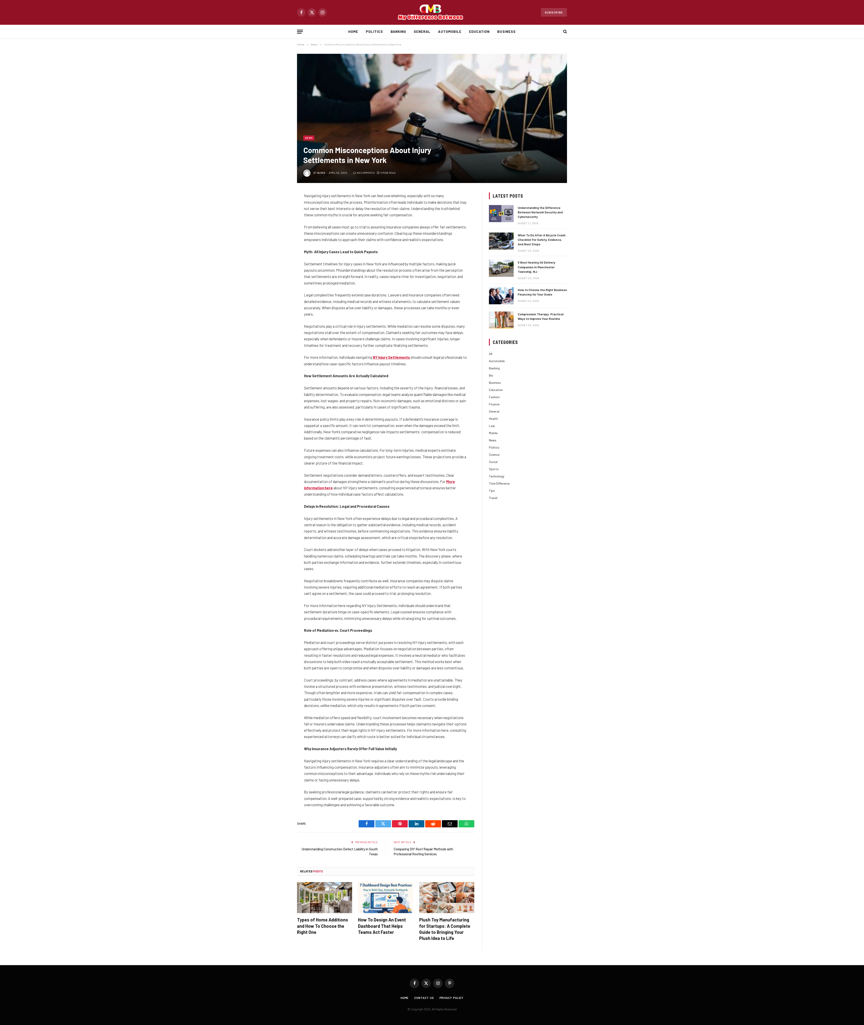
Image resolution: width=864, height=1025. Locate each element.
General (422, 31)
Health (493, 418)
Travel (493, 498)
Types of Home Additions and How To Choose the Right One (322, 926)
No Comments (366, 172)
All (490, 354)
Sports (494, 469)
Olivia (321, 172)
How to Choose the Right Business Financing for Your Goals (542, 292)
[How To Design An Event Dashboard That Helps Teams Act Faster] (385, 897)
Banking (398, 31)
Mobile (493, 433)
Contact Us (424, 998)
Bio (491, 375)
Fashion (494, 397)
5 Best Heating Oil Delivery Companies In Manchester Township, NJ (536, 266)
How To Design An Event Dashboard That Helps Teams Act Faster (382, 926)
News (309, 137)
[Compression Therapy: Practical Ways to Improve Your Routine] (501, 320)
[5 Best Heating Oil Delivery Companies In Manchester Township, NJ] (501, 268)
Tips (492, 490)
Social (493, 462)
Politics (374, 31)
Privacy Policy (451, 998)
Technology (496, 476)
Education (479, 31)
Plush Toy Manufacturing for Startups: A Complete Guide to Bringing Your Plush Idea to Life (444, 929)
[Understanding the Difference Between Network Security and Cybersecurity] (501, 213)
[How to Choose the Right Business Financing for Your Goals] (501, 295)
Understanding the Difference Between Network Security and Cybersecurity (540, 212)
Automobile (449, 31)
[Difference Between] (432, 12)
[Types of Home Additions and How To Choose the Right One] (324, 897)
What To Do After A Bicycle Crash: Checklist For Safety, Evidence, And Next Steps (542, 239)
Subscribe (554, 12)
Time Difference (499, 483)
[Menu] (300, 32)
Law (492, 426)
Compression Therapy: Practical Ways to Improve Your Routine (541, 316)
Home (353, 31)
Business (506, 31)
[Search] (564, 32)
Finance (494, 404)
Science (494, 454)
